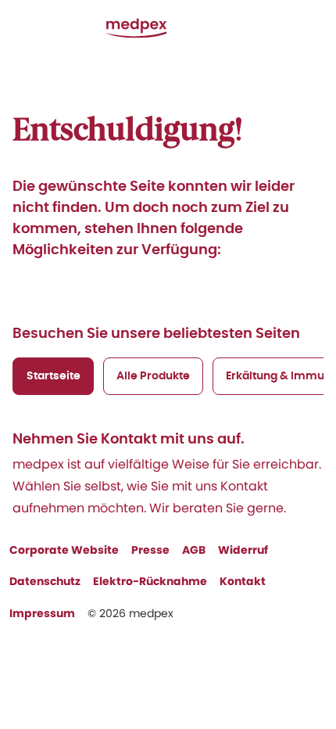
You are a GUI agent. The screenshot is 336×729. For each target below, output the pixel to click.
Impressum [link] (42, 613)
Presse (150, 550)
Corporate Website (64, 550)
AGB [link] (194, 550)
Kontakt (243, 581)
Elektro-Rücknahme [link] (150, 581)
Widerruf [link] (243, 550)
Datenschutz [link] (44, 581)
